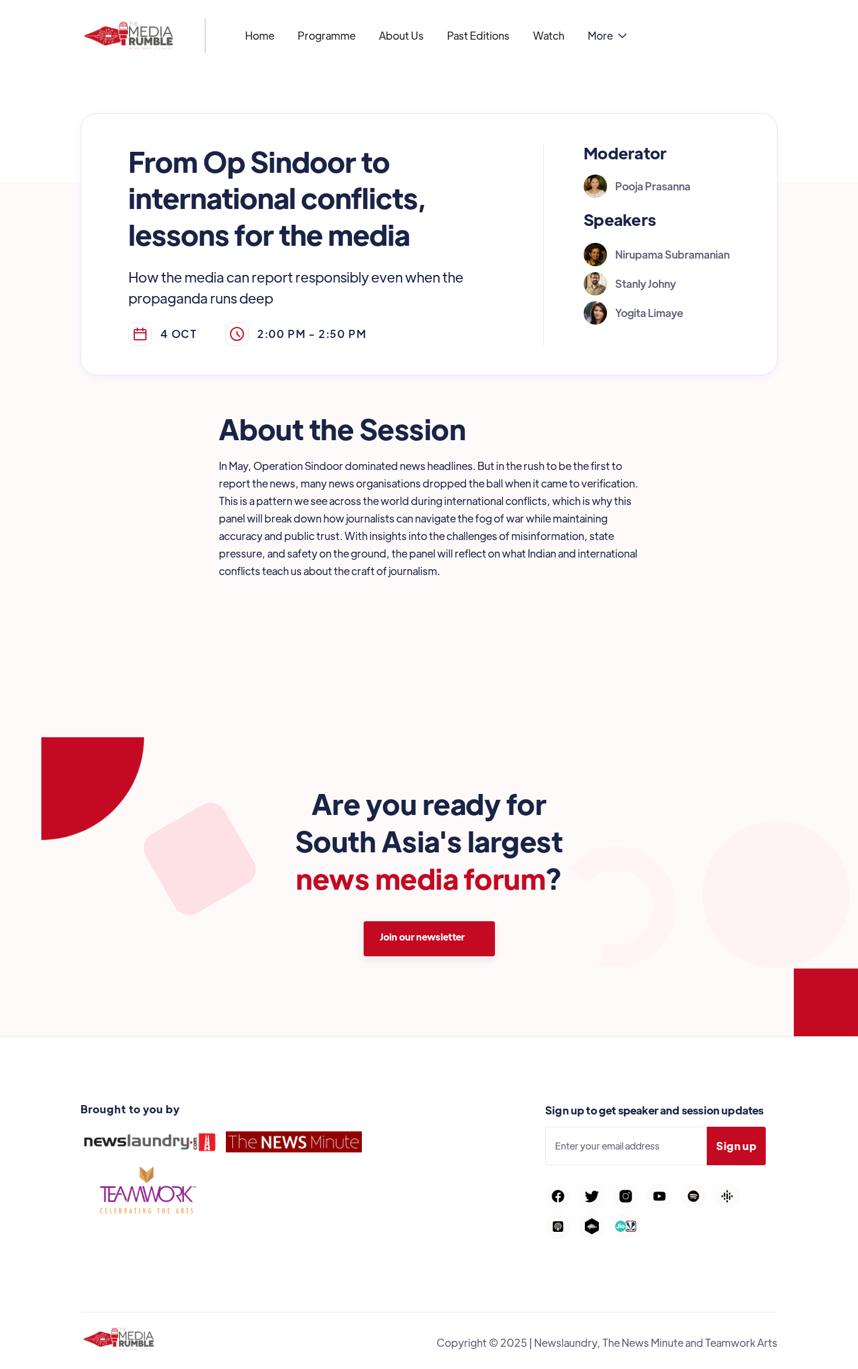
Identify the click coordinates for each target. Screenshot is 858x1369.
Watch (548, 35)
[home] (129, 36)
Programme (326, 35)
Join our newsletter (422, 937)
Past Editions (478, 35)
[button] (607, 36)
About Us (401, 35)
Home (259, 35)
